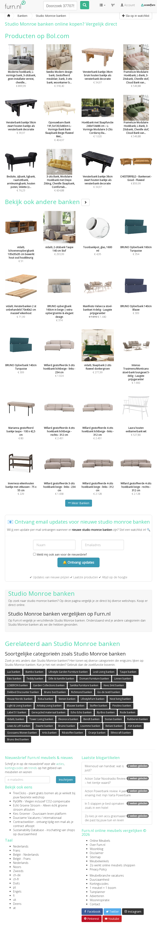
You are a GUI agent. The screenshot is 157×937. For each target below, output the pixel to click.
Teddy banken (35, 678)
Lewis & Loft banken (18, 726)
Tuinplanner (97, 892)
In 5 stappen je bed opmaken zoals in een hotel (116, 806)
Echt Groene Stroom (26, 805)
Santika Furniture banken (84, 685)
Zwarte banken (44, 726)
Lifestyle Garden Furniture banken (68, 672)
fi (14, 895)
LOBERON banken (17, 685)
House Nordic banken (20, 699)
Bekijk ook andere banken (43, 201)
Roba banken (45, 699)
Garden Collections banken (49, 685)
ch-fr (16, 879)
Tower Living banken (41, 719)
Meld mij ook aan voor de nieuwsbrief (61, 554)
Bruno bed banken (55, 692)
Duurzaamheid (99, 879)
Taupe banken (128, 672)
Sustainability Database (28, 830)
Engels (17, 891)
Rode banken (127, 712)
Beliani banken (113, 726)
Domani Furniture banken (94, 678)
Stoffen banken (98, 705)
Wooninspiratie (100, 900)
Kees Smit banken (114, 685)
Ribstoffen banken (72, 732)
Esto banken (14, 678)
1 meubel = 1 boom (103, 888)
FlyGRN (17, 801)
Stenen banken (66, 699)
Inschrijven (66, 780)
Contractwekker (23, 822)
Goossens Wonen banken (22, 732)
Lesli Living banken (103, 672)
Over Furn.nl (97, 845)
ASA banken (134, 726)
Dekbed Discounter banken (23, 692)
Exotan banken (113, 719)
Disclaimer (96, 853)
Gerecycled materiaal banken (48, 712)
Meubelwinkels (99, 861)
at (14, 908)
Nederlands (20, 846)
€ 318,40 (59, 78)
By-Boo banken (106, 712)
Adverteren (97, 896)
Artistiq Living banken (49, 705)
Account (129, 5)
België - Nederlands (26, 854)
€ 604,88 (59, 183)
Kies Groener (21, 814)
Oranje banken (96, 732)
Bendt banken (91, 719)
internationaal (52, 818)
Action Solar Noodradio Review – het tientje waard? (116, 781)
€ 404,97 (59, 131)
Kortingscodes (99, 884)
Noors (17, 867)
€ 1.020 (97, 129)
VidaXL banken (15, 719)
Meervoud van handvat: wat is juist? (116, 768)
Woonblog (96, 849)
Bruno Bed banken (18, 739)
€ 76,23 (21, 183)
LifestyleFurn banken (92, 699)
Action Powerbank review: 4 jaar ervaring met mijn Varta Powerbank (116, 793)
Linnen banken (122, 678)
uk (14, 900)
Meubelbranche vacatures (107, 875)
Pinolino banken (121, 705)
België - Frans (22, 859)
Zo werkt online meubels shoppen (112, 865)
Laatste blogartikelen (101, 757)
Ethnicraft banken (121, 732)
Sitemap (95, 857)
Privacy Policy (98, 869)
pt (14, 887)
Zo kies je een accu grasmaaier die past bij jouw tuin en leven (116, 818)
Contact (95, 904)
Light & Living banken (19, 705)
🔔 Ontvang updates (78, 562)
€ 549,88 (136, 78)
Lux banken (13, 672)
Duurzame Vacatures (27, 818)
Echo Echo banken (81, 712)
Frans (16, 850)
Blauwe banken (75, 705)
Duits (16, 883)
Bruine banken (66, 726)
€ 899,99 (21, 78)
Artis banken (49, 732)
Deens (17, 904)
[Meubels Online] (8, 15)
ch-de (17, 875)
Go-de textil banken (108, 692)
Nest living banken (120, 699)
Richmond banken (81, 692)
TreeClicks (19, 793)
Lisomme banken (90, 726)
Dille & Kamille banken (61, 678)
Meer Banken (80, 503)
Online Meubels (100, 841)
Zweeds (18, 871)
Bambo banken (34, 672)
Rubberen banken (137, 719)
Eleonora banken (68, 719)
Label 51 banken (16, 712)
